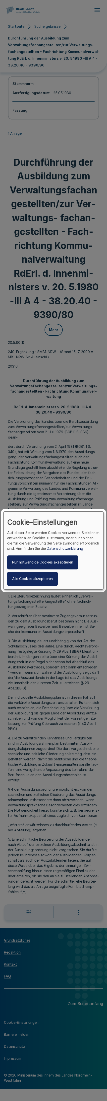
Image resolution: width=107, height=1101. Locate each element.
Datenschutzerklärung (65, 549)
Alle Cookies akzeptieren (32, 579)
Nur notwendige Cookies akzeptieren (42, 562)
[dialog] (53, 550)
